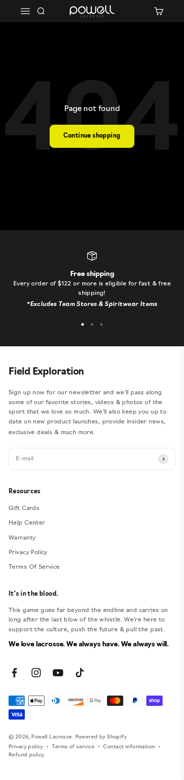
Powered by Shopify (101, 737)
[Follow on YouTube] (58, 672)
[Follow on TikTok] (80, 672)
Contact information (129, 747)
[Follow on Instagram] (36, 672)
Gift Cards (24, 508)
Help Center (27, 523)
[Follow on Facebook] (14, 672)
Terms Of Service (34, 567)
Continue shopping (91, 136)
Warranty (22, 538)
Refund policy (26, 755)
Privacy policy (26, 747)
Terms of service (73, 747)
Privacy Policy (28, 552)
